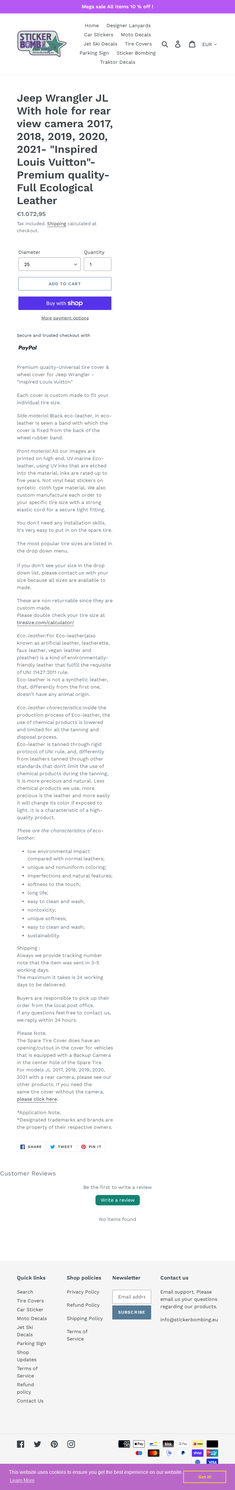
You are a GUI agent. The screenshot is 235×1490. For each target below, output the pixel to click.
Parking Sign (31, 1343)
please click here (37, 1099)
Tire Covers (30, 1301)
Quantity (94, 252)
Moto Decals (32, 1318)
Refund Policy (83, 1305)
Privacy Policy (83, 1292)
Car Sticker (30, 1309)
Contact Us (30, 1401)
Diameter (29, 252)
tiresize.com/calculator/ (45, 622)
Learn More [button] (22, 1480)
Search (25, 1292)
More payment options (65, 317)
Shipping (56, 223)
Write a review (118, 1200)
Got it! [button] (204, 1476)
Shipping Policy (85, 1318)
